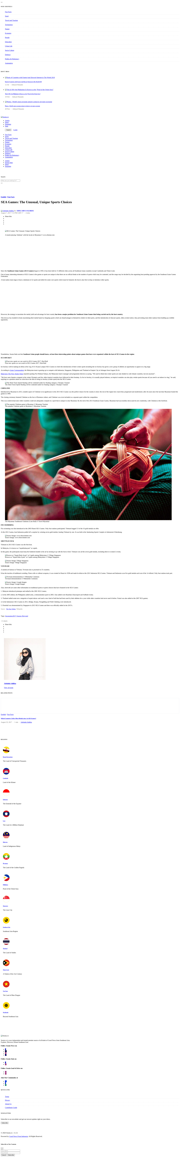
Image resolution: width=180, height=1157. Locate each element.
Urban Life (8, 46)
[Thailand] (6, 944)
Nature (7, 29)
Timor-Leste (6, 969)
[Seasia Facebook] (5, 1049)
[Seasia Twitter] (6, 1051)
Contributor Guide (11, 1107)
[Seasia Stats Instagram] (5, 1064)
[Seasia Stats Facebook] (5, 1062)
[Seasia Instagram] (5, 1053)
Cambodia (5, 778)
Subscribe (5, 1123)
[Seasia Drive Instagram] (5, 1074)
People (7, 37)
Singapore (5, 906)
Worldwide (5, 1012)
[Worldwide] (6, 1008)
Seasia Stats (9, 162)
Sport (7, 16)
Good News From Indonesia (18, 1136)
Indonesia (5, 799)
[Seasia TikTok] (5, 1055)
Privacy (7, 1100)
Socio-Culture (9, 50)
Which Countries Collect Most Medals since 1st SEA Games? (18, 718)
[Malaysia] (6, 838)
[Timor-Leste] (6, 965)
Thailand (5, 948)
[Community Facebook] (5, 1083)
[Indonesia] (6, 795)
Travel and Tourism (11, 20)
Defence (8, 55)
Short (7, 122)
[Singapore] (6, 902)
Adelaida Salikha (10, 683)
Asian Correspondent (17, 370)
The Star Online (11, 609)
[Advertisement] (63, 253)
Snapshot (8, 124)
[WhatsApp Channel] (5, 1085)
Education (8, 42)
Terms (7, 1096)
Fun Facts (8, 12)
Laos (4, 820)
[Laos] (6, 816)
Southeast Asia (6, 927)
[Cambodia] (6, 774)
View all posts (8, 688)
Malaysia (5, 842)
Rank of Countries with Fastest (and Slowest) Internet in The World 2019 (23, 81)
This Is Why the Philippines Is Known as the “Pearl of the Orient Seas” (23, 93)
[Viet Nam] (6, 987)
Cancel (4, 1155)
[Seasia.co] (5, 117)
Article (7, 120)
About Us (8, 1104)
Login (15, 130)
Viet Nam (5, 991)
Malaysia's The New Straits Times (12, 374)
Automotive (9, 63)
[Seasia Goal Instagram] (5, 1072)
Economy (8, 33)
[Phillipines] (6, 880)
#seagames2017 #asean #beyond (16, 616)
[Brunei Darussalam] (6, 753)
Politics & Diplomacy (12, 59)
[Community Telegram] (6, 1081)
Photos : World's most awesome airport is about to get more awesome (22, 106)
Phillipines (5, 884)
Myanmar (5, 863)
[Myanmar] (6, 859)
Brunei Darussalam (7, 757)
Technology (9, 25)
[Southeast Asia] (6, 923)
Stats (6, 126)
